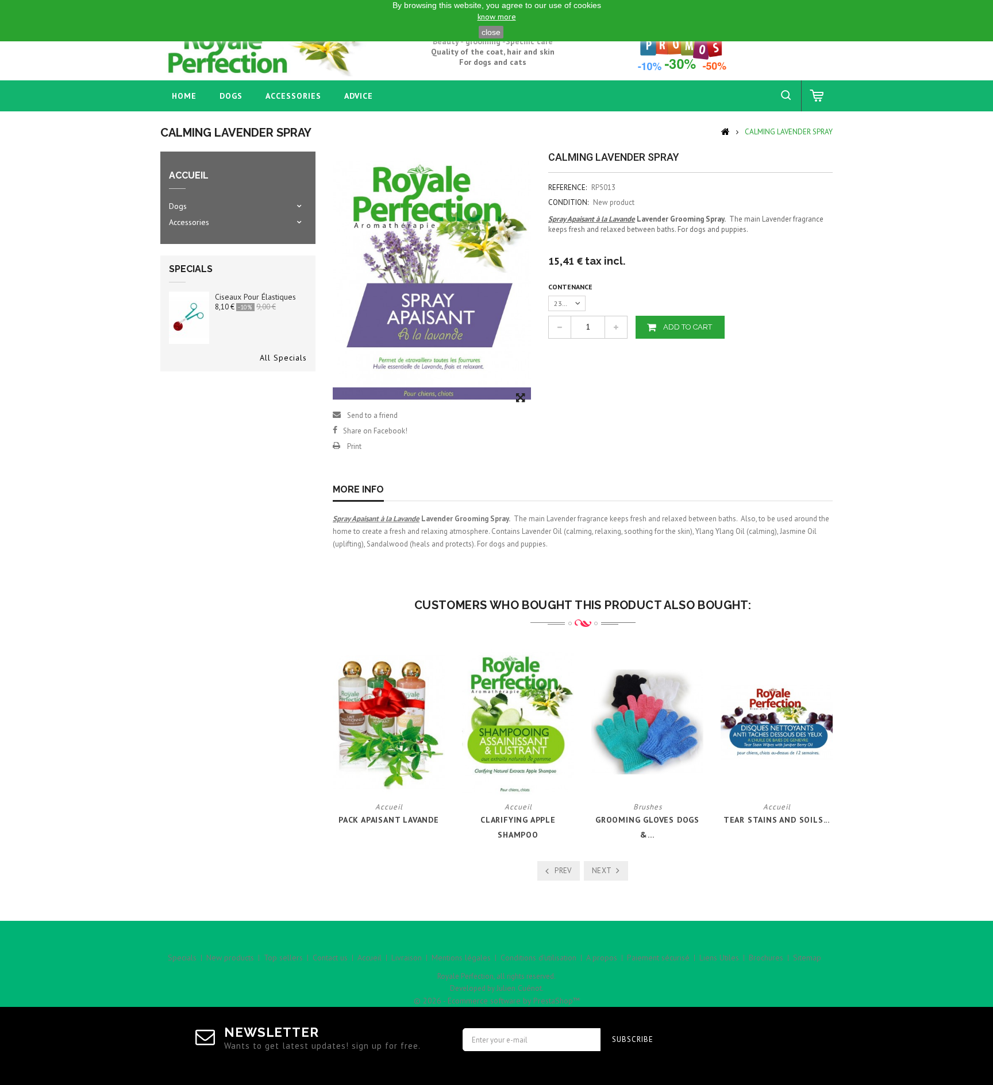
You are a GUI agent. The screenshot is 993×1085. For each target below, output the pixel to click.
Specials (191, 269)
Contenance (571, 286)
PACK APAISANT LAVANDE (388, 820)
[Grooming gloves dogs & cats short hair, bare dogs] (647, 721)
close (491, 32)
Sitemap (807, 957)
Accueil (369, 957)
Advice (358, 96)
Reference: (567, 187)
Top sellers (283, 957)
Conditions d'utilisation (538, 957)
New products (230, 957)
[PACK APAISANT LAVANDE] (389, 721)
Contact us (330, 957)
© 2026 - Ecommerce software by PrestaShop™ (497, 1000)
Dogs (231, 96)
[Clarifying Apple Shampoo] (518, 721)
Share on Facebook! (375, 431)
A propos (601, 957)
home (184, 96)
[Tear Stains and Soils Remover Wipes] (777, 721)
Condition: (568, 202)
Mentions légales (461, 957)
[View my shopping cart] (817, 95)
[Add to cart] (380, 773)
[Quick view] (397, 773)
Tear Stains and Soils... (776, 820)
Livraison (406, 957)
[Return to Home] (725, 131)
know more (497, 16)
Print (354, 446)
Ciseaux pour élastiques (255, 297)
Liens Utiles (719, 957)
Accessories (293, 96)
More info (358, 489)
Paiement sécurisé (658, 957)
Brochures (766, 957)
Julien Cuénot (519, 988)
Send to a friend (372, 415)
